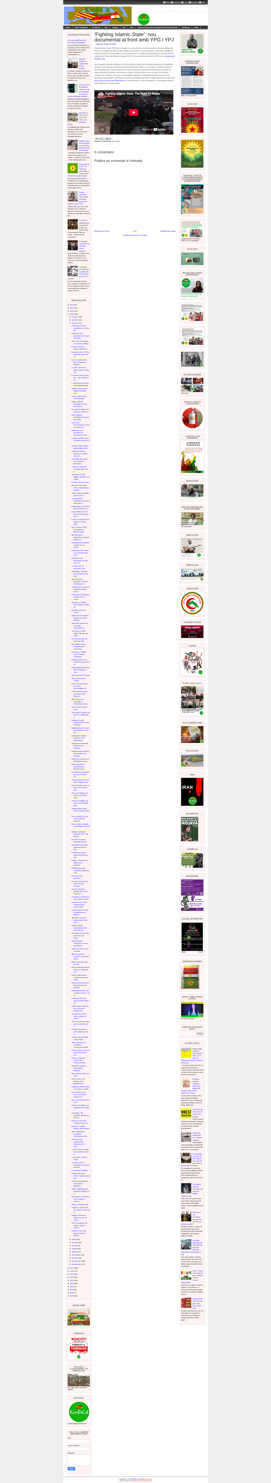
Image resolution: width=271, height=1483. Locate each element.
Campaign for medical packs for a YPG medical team (78, 738)
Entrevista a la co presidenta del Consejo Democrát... (80, 336)
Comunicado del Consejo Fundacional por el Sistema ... (79, 912)
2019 (72, 1274)
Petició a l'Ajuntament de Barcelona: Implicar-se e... (80, 1191)
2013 (72, 305)
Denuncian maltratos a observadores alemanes (79, 1068)
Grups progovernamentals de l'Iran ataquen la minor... (80, 670)
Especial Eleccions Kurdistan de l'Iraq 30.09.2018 (157, 27)
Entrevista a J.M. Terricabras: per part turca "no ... (79, 560)
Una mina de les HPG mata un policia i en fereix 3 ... (79, 1016)
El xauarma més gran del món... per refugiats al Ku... (79, 377)
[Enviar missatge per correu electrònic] (96, 138)
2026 (72, 1296)
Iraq (106, 27)
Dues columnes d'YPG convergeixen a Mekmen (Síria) (79, 529)
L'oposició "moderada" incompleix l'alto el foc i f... (80, 469)
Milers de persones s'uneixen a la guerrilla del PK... (80, 956)
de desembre (76, 1264)
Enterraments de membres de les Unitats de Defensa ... (80, 1199)
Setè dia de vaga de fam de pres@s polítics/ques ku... (79, 625)
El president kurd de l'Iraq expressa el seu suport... (80, 935)
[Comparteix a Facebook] (107, 138)
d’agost (74, 1252)
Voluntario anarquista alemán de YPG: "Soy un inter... (79, 834)
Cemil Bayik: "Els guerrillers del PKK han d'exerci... (80, 1115)
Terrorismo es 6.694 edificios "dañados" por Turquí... (80, 477)
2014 (72, 308)
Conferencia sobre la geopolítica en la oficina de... (80, 328)
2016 (72, 314)
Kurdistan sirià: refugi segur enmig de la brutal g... (78, 1233)
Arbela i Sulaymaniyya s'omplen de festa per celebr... (79, 977)
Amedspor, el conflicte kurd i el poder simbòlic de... (80, 605)
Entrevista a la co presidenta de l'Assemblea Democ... (79, 433)
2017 (72, 1268)
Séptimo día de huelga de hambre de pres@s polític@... (80, 618)
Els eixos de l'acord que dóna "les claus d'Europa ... (79, 884)
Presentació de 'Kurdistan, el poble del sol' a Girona (80, 545)
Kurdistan (186, 27)
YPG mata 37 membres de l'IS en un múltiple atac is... (80, 715)
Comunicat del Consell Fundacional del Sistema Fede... (79, 904)
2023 (72, 1286)
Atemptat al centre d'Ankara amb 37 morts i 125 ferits (80, 722)
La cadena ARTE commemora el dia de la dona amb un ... (80, 501)
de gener (75, 317)
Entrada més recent (101, 231)
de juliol (74, 1249)
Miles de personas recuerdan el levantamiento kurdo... (80, 701)
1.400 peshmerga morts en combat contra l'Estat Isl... (79, 694)
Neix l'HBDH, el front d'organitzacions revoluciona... (78, 646)
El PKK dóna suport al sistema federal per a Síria (79, 855)
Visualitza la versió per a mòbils (135, 235)
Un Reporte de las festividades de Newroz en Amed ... (80, 1165)
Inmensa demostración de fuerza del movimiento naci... (80, 970)
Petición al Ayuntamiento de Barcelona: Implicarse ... (79, 1183)
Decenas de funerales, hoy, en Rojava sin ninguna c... (79, 362)
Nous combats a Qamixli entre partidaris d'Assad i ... (80, 826)
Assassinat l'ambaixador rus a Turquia (197, 1135)
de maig (75, 1242)
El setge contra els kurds (79, 482)
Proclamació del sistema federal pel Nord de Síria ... (79, 847)
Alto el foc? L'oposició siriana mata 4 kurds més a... (79, 920)
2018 (72, 1271)
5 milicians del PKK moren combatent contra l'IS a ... (80, 440)
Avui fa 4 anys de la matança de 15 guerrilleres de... (78, 1081)
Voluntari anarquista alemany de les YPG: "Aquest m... (79, 891)
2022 (72, 1283)
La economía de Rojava (79, 1170)
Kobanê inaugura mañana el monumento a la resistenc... (80, 753)
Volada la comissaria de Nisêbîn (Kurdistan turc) (79, 391)
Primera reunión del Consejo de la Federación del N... (79, 1060)
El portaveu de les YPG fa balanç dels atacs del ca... (80, 354)
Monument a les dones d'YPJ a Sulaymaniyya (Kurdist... (80, 488)
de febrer (75, 320)
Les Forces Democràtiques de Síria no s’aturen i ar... (80, 425)
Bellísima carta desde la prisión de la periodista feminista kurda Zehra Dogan (84, 145)
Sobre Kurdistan (81, 27)
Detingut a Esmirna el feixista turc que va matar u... (79, 1217)
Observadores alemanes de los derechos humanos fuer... (79, 1008)
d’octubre (75, 1258)
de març (75, 323)
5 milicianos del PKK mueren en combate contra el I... (79, 453)
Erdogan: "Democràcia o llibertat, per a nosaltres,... (79, 863)
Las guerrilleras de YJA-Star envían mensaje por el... (79, 514)
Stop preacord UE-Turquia (80, 675)
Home (67, 27)
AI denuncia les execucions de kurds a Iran (198, 1112)
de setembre (76, 1255)
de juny (74, 1245)
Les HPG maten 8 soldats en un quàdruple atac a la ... (80, 1152)
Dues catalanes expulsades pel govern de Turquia (80, 417)
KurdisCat (96, 27)
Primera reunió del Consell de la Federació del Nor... (80, 1052)
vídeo (118, 141)
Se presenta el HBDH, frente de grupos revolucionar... (79, 654)
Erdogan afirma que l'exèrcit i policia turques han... (80, 1176)
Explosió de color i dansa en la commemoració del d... (79, 553)
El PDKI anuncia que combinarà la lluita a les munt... (80, 870)
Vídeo (196, 27)
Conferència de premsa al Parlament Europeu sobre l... (80, 589)
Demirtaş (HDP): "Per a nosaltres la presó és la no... (80, 662)
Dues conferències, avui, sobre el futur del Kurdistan (79, 818)
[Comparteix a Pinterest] (110, 138)
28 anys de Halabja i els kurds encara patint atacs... (79, 795)
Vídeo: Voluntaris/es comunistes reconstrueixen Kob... (79, 1134)
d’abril (74, 1239)
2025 (72, 1293)
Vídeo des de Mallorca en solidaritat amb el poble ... (80, 1107)
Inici (134, 231)
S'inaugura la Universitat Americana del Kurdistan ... (79, 746)
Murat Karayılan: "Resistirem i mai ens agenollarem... (79, 943)
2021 (72, 1280)
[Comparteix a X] (104, 138)
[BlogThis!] (101, 138)
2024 (72, 1290)
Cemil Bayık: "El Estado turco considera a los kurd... (79, 574)
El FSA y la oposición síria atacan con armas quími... (80, 522)
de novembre (76, 1261)
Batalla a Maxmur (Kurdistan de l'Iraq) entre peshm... (79, 404)
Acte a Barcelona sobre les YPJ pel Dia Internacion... (79, 461)
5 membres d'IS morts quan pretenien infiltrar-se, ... (80, 1000)
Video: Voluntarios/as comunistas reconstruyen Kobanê (79, 1045)
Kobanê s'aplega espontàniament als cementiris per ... (79, 928)
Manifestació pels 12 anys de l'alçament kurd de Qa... (80, 730)
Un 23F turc (83, 220)
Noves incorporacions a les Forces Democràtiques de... (79, 686)
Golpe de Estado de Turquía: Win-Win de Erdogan (83, 63)
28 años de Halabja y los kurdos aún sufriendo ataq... (79, 803)
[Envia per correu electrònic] (99, 138)
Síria (132, 27)
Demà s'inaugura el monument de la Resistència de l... (78, 766)
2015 (72, 311)
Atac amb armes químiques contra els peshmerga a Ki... (79, 581)
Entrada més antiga (168, 231)
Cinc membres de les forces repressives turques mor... (79, 1094)
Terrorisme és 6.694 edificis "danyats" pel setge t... (79, 633)
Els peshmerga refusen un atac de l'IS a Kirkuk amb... (80, 787)
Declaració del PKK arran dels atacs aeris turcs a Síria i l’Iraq (198, 1303)
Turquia (115, 27)
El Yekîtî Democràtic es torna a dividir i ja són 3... (79, 1031)
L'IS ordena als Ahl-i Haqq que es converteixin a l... (80, 1024)
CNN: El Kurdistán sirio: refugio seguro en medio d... (79, 1225)
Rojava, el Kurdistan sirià (79, 1204)
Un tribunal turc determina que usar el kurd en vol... (80, 774)
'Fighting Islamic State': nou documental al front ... (80, 811)
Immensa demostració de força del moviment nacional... (80, 985)
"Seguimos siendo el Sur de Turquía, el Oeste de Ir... (80, 1210)
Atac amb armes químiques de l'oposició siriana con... (80, 537)
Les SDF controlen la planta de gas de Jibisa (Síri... (80, 370)
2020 (72, 1277)
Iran (123, 27)
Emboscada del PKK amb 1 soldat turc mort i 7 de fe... (80, 993)
